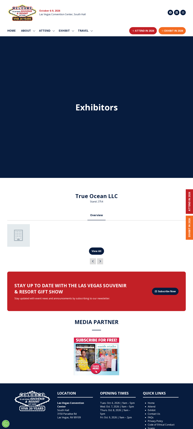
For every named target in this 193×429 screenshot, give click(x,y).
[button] (143, 30)
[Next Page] (100, 261)
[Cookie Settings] (5, 423)
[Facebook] (170, 12)
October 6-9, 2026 (49, 10)
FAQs (150, 417)
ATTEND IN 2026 (189, 201)
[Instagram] (183, 12)
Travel (83, 30)
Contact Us (154, 413)
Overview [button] (96, 215)
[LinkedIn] (176, 12)
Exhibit (151, 410)
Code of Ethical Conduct (161, 424)
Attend (151, 406)
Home (11, 30)
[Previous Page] (93, 261)
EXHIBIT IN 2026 (189, 227)
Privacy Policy (155, 421)
